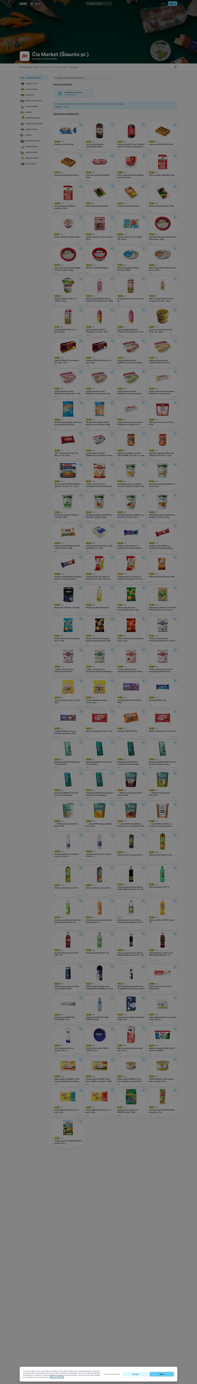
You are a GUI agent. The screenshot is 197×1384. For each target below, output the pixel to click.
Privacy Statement (57, 1377)
